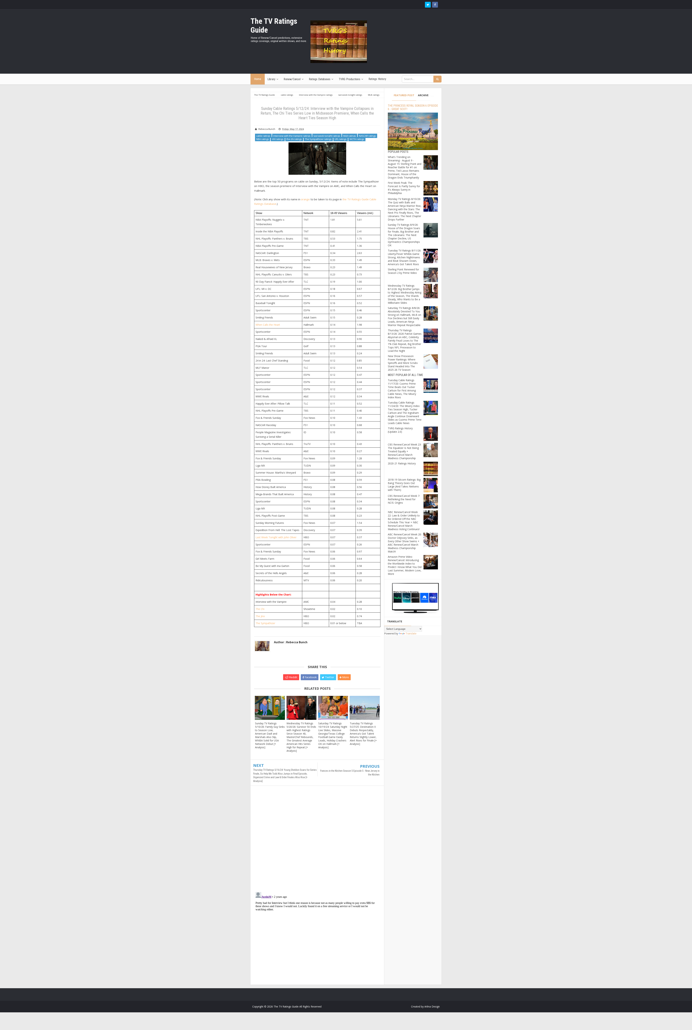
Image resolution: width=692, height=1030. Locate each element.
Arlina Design (432, 1006)
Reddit (292, 677)
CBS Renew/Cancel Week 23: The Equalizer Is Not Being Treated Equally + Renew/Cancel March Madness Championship (404, 451)
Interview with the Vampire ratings (291, 135)
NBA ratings (262, 139)
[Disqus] (317, 840)
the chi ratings (294, 139)
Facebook (310, 677)
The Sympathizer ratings (318, 139)
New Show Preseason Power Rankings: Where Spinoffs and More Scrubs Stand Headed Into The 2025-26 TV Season (403, 362)
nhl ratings (277, 139)
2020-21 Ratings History (402, 463)
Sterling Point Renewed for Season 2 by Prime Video (403, 271)
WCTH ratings (357, 139)
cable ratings (263, 135)
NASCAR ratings (367, 135)
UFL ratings (341, 139)
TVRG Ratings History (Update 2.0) (400, 430)
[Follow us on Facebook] (435, 5)
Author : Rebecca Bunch (290, 642)
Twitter (329, 677)
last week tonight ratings (327, 135)
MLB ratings (349, 135)
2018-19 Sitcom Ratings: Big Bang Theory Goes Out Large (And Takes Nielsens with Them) (404, 485)
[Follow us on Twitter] (428, 5)
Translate (410, 633)
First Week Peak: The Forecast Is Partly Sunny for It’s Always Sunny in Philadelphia (404, 188)
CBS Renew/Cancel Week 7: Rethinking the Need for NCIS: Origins (404, 499)
